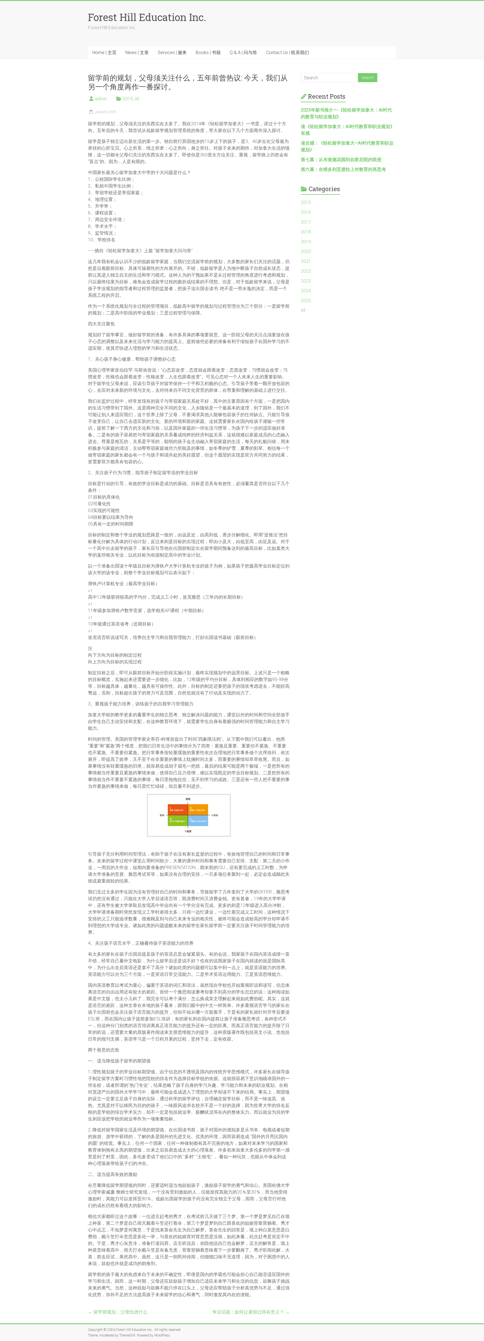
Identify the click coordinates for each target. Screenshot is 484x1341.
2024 (306, 290)
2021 (306, 261)
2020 (306, 251)
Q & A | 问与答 (243, 52)
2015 (306, 202)
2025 (306, 300)
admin (101, 98)
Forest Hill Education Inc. (147, 17)
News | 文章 (137, 52)
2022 (306, 271)
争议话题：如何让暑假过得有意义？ (251, 1312)
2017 (306, 222)
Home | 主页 (104, 52)
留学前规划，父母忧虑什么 (117, 1312)
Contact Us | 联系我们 (287, 52)
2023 (306, 281)
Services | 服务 (172, 52)
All (137, 98)
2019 (128, 98)
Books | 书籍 (208, 52)
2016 (306, 212)
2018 (306, 232)
